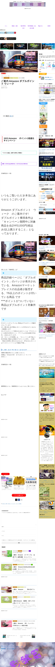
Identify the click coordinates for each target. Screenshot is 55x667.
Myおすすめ (40, 25)
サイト (3, 535)
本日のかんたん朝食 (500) (44, 318)
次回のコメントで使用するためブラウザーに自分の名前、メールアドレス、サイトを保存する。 (19, 540)
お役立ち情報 (32, 28)
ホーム (6, 25)
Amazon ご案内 (4, 503)
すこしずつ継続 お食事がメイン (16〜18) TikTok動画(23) (31, 486)
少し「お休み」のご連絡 (19, 485)
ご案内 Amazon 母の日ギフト (24, 589)
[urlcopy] (22, 500)
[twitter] (16, 500)
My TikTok (23, 25)
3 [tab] (19, 492)
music (49, 25)
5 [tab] (21, 492)
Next (36, 484)
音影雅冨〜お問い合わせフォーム (45, 516)
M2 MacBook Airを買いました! (44, 182)
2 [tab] (18, 492)
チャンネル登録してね (19, 495)
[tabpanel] (6, 483)
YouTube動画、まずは (32, 25)
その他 (23, 28)
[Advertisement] (27, 16)
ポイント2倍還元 (18, 503)
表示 (11, 116)
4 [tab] (20, 492)
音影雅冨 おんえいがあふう (8, 649)
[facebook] (19, 500)
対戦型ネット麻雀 (14, 25)
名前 (3, 526)
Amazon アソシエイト (12, 503)
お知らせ (41, 424)
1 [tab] (17, 492)
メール (3, 531)
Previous (2, 484)
